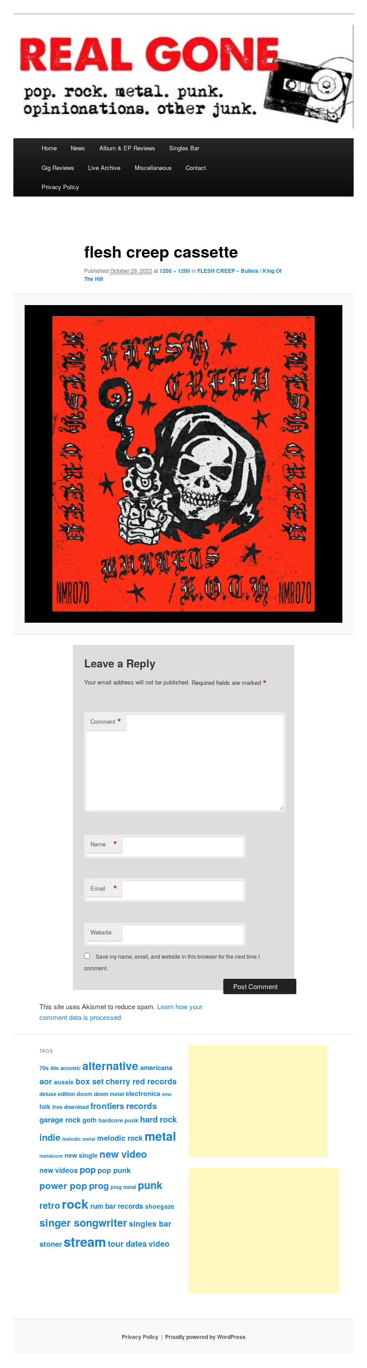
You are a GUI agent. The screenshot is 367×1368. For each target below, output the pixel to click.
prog (99, 1185)
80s (55, 1067)
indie (49, 1136)
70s (44, 1068)
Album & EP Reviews (127, 148)
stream (85, 1241)
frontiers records (123, 1106)
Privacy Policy (60, 187)
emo (167, 1094)
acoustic (70, 1067)
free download (70, 1107)
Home (49, 148)
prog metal (123, 1186)
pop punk (114, 1169)
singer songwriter (83, 1222)
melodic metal (78, 1138)
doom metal (109, 1094)
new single (81, 1155)
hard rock (158, 1119)
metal (160, 1135)
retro (49, 1205)
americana (156, 1067)
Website (100, 932)
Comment (105, 721)
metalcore (51, 1155)
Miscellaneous (153, 167)
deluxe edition (57, 1094)
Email (103, 888)
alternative (110, 1066)
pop (88, 1169)
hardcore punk (118, 1120)
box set (90, 1081)
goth (89, 1120)
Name (103, 844)
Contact (196, 167)
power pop (63, 1185)
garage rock (60, 1119)
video (159, 1243)
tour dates (127, 1243)
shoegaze (160, 1206)
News (78, 148)
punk (150, 1184)
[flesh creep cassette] (183, 464)
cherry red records (141, 1081)
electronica (143, 1093)
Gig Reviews (58, 167)
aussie (64, 1081)
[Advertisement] (258, 1101)
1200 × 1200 (174, 271)
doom (84, 1094)
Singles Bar (184, 148)
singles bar (150, 1223)
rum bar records (116, 1206)
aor (45, 1081)
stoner (50, 1243)
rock (75, 1203)
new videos (58, 1170)
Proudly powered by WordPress (205, 1337)
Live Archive (104, 167)
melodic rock (120, 1137)
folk (45, 1106)
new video (123, 1154)
